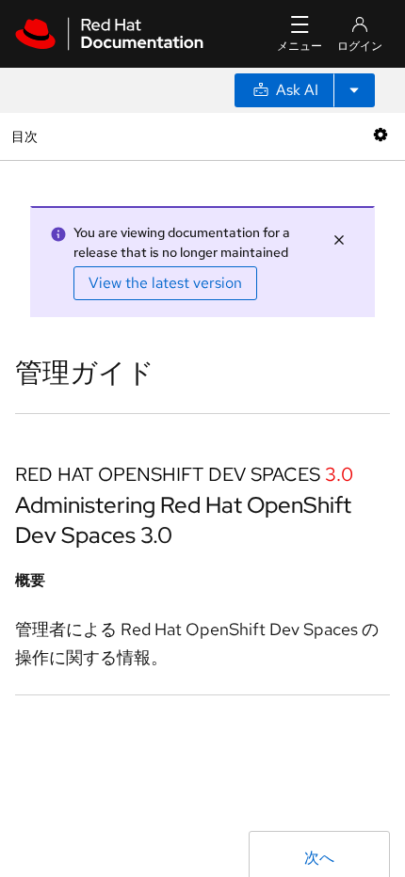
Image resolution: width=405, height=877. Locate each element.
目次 (26, 136)
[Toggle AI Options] (354, 90)
